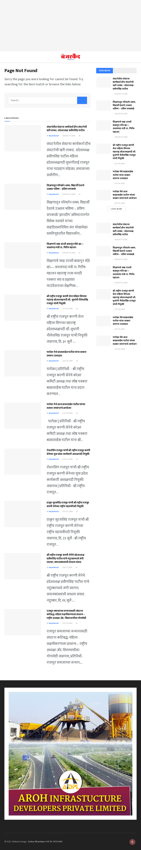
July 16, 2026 (67, 623)
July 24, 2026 (67, 360)
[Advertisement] (70, 25)
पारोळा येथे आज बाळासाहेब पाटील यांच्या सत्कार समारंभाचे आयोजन (66, 406)
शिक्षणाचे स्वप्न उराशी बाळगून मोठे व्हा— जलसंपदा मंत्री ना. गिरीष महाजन (65, 246)
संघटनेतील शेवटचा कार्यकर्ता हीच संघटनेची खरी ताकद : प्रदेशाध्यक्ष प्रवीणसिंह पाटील (67, 129)
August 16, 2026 (68, 194)
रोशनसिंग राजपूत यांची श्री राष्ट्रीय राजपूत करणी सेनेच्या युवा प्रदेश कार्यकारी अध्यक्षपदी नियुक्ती (68, 452)
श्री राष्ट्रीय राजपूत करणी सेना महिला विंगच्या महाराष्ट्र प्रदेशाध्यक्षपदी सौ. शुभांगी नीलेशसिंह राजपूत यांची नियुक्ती (67, 299)
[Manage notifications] (132, 842)
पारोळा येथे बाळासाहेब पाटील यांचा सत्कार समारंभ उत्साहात (66, 354)
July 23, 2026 (67, 511)
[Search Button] (82, 100)
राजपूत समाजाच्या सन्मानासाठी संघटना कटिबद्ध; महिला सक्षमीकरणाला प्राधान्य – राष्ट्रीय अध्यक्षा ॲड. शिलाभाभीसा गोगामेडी (66, 614)
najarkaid (54, 135)
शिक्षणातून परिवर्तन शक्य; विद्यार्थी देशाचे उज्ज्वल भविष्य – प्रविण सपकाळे (65, 187)
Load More (116, 209)
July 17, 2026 (67, 567)
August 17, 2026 (68, 135)
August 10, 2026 (68, 252)
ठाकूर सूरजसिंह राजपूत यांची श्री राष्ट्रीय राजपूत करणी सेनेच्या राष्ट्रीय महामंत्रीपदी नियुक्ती (68, 504)
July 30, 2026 (67, 308)
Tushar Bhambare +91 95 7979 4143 (45, 841)
